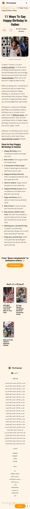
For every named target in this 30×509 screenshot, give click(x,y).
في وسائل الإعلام (15, 482)
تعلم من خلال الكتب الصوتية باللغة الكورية (15, 413)
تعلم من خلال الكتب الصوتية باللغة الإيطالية (15, 394)
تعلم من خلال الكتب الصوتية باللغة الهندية (15, 408)
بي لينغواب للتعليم (15, 476)
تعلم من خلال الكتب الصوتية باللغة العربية (15, 416)
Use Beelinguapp (15, 265)
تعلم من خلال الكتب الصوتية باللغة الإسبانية (15, 386)
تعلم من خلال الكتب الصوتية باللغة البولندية (15, 421)
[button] (26, 3)
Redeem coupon (15, 473)
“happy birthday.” (8, 78)
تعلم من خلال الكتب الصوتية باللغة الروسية (15, 402)
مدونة (13, 8)
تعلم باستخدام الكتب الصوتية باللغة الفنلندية (15, 443)
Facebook (15, 453)
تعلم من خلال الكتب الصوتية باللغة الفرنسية (15, 391)
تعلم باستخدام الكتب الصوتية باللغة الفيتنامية (15, 441)
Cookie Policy (15, 493)
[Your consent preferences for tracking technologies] (27, 506)
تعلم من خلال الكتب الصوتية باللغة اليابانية (15, 399)
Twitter (15, 458)
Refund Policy (15, 487)
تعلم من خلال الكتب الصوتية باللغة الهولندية (15, 424)
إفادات (15, 484)
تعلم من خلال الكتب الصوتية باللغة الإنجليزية (15, 383)
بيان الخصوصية (15, 490)
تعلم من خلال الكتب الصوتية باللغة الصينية (15, 405)
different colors (18, 115)
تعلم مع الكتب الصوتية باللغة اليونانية (15, 430)
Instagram (15, 456)
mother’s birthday (8, 67)
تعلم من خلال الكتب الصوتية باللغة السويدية (15, 419)
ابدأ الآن (20, 506)
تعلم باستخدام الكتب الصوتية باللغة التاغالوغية (15, 438)
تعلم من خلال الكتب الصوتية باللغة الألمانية (15, 397)
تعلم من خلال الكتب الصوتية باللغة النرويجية (15, 427)
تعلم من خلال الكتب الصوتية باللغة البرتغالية (15, 388)
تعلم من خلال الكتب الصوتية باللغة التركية (15, 410)
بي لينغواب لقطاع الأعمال (15, 479)
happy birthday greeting (10, 139)
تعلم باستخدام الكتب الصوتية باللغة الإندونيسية (15, 432)
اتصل (15, 495)
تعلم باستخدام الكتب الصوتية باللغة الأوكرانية (15, 435)
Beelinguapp (5, 8)
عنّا (15, 471)
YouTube (15, 461)
